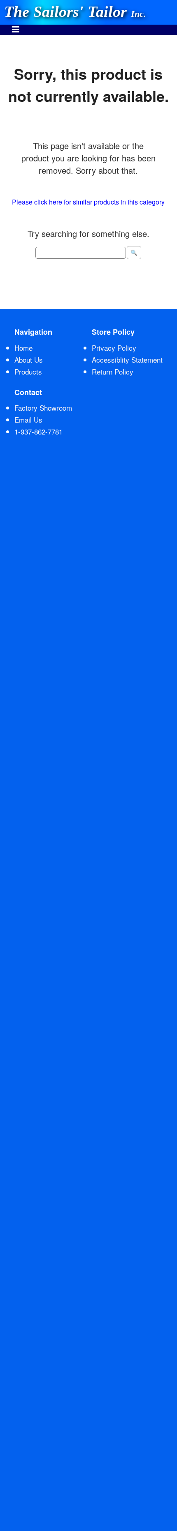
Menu (15, 25)
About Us (28, 359)
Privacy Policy (114, 348)
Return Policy (112, 371)
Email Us (28, 419)
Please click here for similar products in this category (88, 202)
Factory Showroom (43, 407)
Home (23, 348)
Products (28, 371)
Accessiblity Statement (127, 359)
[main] (88, 172)
